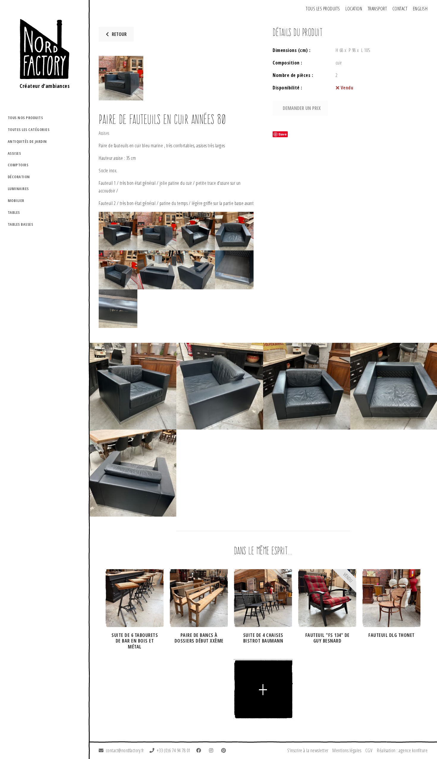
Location (353, 8)
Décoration (19, 176)
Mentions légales (346, 750)
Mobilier (16, 200)
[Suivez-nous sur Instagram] (212, 750)
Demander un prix (302, 108)
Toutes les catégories (29, 129)
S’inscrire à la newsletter (307, 750)
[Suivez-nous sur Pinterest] (224, 750)
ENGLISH (420, 8)
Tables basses (20, 224)
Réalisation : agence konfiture (402, 750)
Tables (14, 212)
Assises (14, 153)
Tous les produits (323, 8)
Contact (400, 8)
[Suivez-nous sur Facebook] (199, 750)
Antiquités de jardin (27, 141)
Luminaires (18, 188)
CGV (368, 750)
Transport (377, 8)
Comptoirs (18, 165)
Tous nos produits (25, 117)
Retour (119, 34)
